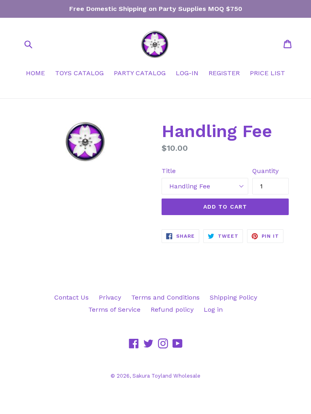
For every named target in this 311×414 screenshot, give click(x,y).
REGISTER (224, 73)
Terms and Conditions (165, 297)
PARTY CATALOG (140, 73)
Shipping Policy (233, 297)
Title (169, 171)
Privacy (110, 297)
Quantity (265, 171)
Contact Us (71, 297)
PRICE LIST (267, 73)
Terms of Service (114, 309)
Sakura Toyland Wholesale (166, 376)
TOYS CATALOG (79, 73)
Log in (213, 309)
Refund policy (172, 309)
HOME (35, 73)
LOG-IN (187, 73)
